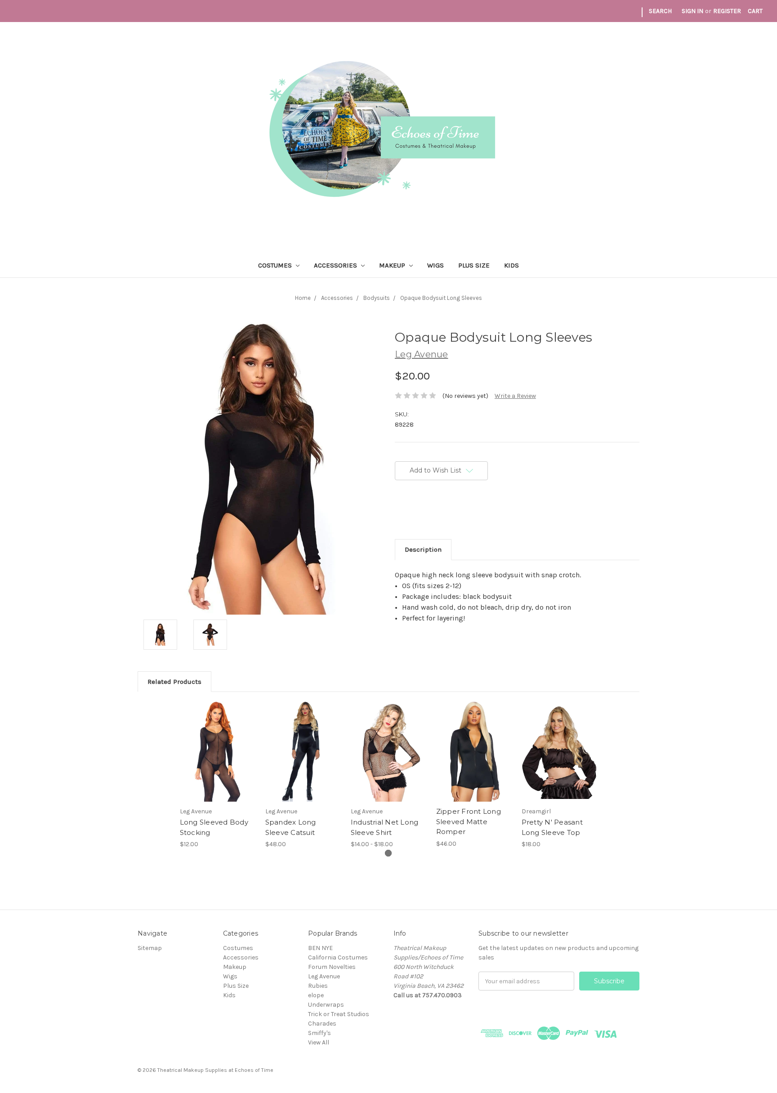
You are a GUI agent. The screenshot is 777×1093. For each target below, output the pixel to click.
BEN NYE (320, 948)
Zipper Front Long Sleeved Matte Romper (468, 821)
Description (423, 549)
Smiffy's (319, 1033)
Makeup (393, 265)
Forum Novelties (332, 967)
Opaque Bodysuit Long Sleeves (441, 297)
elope (316, 995)
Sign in (692, 11)
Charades (322, 1023)
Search (660, 11)
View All (318, 1042)
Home (303, 297)
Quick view (217, 743)
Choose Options (217, 759)
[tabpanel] (217, 775)
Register (727, 11)
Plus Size (474, 265)
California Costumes (338, 957)
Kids (511, 265)
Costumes (276, 265)
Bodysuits (376, 297)
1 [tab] (388, 853)
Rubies (318, 986)
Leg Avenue (324, 976)
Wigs (435, 265)
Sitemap (150, 948)
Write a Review (515, 396)
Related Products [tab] (174, 682)
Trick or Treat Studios (338, 1014)
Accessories (336, 265)
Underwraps (326, 1004)
